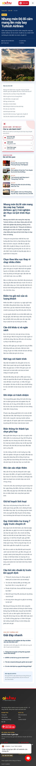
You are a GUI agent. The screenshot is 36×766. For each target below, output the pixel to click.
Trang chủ (4, 10)
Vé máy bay (4, 717)
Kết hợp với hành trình (9, 101)
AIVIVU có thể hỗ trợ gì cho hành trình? (17, 657)
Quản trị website (5, 764)
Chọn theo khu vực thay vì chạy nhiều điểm (14, 94)
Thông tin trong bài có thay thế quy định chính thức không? (17, 652)
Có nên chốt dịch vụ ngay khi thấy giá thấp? (18, 666)
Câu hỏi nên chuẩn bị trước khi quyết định (14, 116)
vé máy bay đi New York (19, 559)
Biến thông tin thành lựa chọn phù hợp (13, 106)
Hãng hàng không (6, 719)
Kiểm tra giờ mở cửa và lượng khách (12, 96)
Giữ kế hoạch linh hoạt (9, 111)
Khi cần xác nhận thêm (9, 109)
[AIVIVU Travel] (6, 3)
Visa (19, 717)
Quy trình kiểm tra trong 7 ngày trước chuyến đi (15, 114)
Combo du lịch (22, 719)
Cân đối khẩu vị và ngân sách (11, 99)
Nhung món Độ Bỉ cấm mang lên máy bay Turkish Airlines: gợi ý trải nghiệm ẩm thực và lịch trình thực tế (17, 90)
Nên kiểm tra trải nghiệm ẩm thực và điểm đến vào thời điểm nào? (17, 641)
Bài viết (10, 10)
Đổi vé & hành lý (22, 715)
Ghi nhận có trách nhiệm (9, 104)
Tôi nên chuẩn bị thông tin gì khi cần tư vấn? (18, 662)
